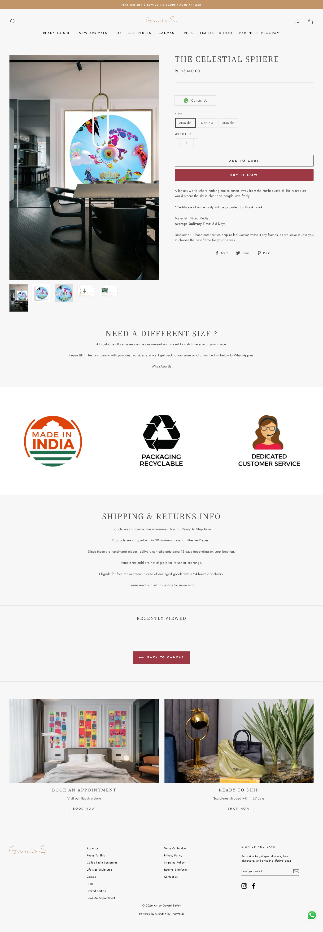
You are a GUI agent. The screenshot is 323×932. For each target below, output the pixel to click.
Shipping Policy (174, 862)
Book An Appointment (101, 898)
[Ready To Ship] (239, 741)
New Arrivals (93, 33)
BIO (118, 33)
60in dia (185, 122)
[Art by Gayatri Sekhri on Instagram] (244, 886)
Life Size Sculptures (99, 870)
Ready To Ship (96, 855)
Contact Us (199, 100)
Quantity (183, 134)
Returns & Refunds (176, 870)
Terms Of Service (175, 848)
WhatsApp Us (162, 366)
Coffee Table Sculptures (102, 862)
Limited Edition (96, 891)
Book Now (84, 809)
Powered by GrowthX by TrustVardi (161, 914)
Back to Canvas (164, 657)
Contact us (171, 877)
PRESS (187, 33)
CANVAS (167, 33)
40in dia (207, 122)
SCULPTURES (140, 33)
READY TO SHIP (57, 33)
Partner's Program (259, 33)
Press (90, 884)
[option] (161, 4)
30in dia (228, 122)
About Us (93, 848)
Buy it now (244, 175)
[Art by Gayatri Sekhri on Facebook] (253, 886)
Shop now (239, 809)
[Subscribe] (296, 871)
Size (179, 114)
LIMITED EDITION (216, 33)
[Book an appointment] (84, 741)
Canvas (91, 877)
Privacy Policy (173, 855)
